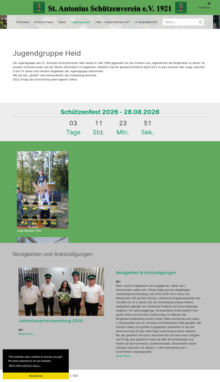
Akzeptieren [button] (36, 375)
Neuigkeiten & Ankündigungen (146, 272)
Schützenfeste (43, 22)
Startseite (22, 22)
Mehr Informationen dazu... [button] (25, 365)
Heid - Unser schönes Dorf (113, 22)
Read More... (27, 334)
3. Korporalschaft (146, 22)
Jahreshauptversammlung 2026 (51, 320)
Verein (62, 22)
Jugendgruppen (80, 22)
